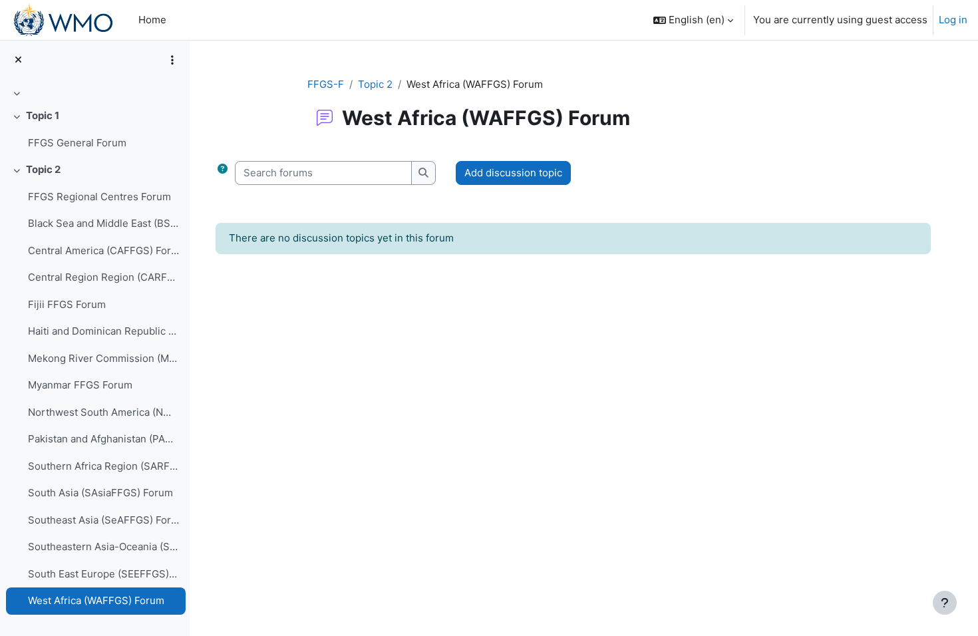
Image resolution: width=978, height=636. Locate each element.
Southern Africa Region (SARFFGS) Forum (103, 466)
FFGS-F (325, 84)
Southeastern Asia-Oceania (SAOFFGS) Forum (103, 546)
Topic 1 (42, 115)
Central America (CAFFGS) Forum (103, 250)
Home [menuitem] (152, 19)
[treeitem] (94, 93)
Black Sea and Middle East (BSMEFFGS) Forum (103, 223)
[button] (693, 20)
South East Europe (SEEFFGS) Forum (103, 573)
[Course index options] (172, 60)
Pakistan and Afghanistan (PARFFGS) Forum (103, 438)
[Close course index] (18, 60)
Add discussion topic (513, 172)
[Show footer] (945, 603)
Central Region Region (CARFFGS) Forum (103, 277)
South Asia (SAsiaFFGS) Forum (100, 492)
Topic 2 (43, 169)
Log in (953, 19)
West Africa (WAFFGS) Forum (96, 600)
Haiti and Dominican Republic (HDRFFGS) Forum (103, 331)
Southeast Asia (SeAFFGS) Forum (103, 520)
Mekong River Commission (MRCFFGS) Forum (103, 358)
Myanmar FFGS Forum (80, 385)
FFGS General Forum (77, 142)
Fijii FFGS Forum (67, 304)
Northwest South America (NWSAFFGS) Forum (103, 412)
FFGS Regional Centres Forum (99, 196)
